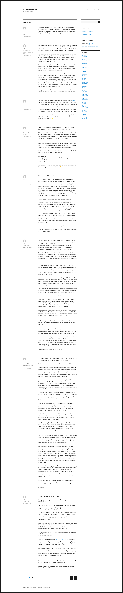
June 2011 (84, 66)
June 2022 (84, 55)
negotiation (28, 503)
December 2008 (85, 68)
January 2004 (84, 119)
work (24, 34)
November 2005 (85, 107)
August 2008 (84, 74)
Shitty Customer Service (86, 34)
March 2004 (84, 117)
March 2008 (84, 80)
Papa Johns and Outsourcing (87, 31)
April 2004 (84, 115)
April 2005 (84, 110)
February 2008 (85, 82)
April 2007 (84, 90)
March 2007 (84, 91)
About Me (89, 9)
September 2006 (85, 99)
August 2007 (84, 86)
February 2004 (85, 118)
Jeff (24, 31)
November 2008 (85, 70)
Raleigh (24, 247)
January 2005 (84, 113)
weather (27, 182)
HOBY (73, 100)
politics (29, 52)
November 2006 (85, 97)
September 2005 (85, 109)
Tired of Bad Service (89, 44)
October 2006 (84, 98)
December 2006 (85, 95)
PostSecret (84, 33)
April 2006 (84, 105)
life (26, 52)
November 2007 (85, 83)
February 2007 (85, 93)
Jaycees (27, 107)
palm (29, 365)
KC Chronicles (84, 46)
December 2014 (85, 60)
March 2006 (84, 106)
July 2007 (84, 87)
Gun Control (90, 43)
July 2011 (83, 64)
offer (67, 116)
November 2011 (85, 63)
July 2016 (83, 59)
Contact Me (97, 9)
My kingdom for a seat (93, 46)
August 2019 (84, 56)
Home (83, 9)
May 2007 (84, 89)
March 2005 (84, 111)
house (24, 52)
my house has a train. (61, 539)
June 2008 (84, 76)
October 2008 (84, 71)
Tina (32, 52)
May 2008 (84, 78)
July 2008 (84, 75)
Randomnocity (30, 10)
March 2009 (84, 67)
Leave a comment (27, 36)
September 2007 (85, 84)
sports (32, 365)
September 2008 (85, 72)
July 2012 (83, 62)
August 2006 (84, 101)
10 (30, 578)
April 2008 (84, 79)
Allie (24, 365)
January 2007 (84, 94)
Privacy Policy (33, 587)
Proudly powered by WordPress (43, 587)
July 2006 (84, 102)
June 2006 (84, 103)
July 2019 (83, 58)
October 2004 (84, 114)
